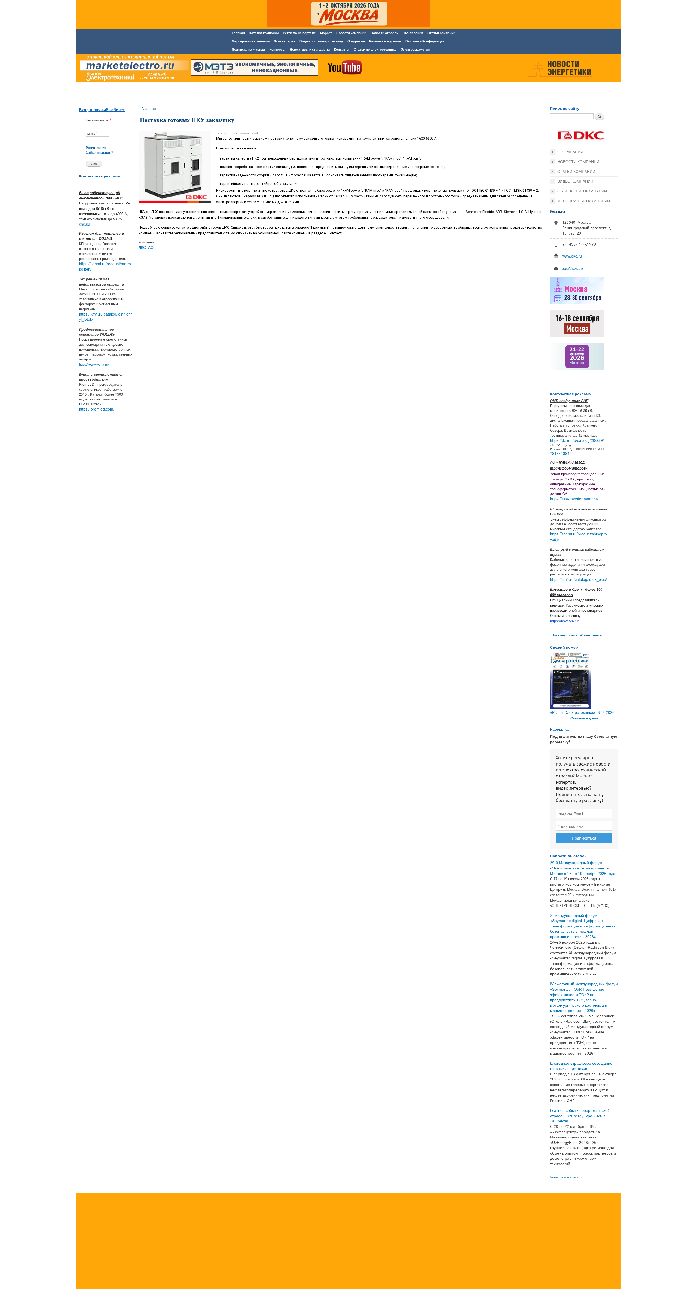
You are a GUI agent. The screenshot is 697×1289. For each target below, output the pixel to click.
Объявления (413, 33)
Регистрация (96, 148)
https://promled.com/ (96, 409)
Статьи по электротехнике (375, 49)
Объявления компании (582, 191)
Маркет (326, 33)
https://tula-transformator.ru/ (574, 498)
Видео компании (575, 181)
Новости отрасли (384, 33)
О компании (570, 152)
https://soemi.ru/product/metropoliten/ (105, 266)
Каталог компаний (264, 33)
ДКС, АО (146, 247)
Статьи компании (576, 171)
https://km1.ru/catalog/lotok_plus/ (578, 579)
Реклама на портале (299, 33)
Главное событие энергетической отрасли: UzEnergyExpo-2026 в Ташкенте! (580, 1115)
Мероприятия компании (583, 201)
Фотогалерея (284, 41)
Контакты (341, 49)
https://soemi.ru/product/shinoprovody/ (578, 536)
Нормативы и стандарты (310, 49)
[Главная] (133, 69)
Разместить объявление (577, 635)
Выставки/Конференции (424, 41)
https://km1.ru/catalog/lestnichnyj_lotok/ (106, 316)
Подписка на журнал (248, 49)
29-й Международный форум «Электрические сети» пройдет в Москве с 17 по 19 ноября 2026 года (582, 868)
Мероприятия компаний (251, 41)
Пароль (91, 133)
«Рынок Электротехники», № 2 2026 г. (583, 712)
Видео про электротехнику (321, 41)
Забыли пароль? (99, 153)
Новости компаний (351, 33)
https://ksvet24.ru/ (564, 621)
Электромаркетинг (416, 49)
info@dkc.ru (572, 268)
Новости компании (578, 162)
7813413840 (561, 453)
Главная (238, 33)
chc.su (84, 224)
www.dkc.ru (572, 256)
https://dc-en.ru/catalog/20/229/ (577, 440)
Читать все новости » (568, 1177)
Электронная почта (98, 119)
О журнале (356, 41)
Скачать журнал (584, 718)
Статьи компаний (441, 33)
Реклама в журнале (385, 41)
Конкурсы (277, 49)
